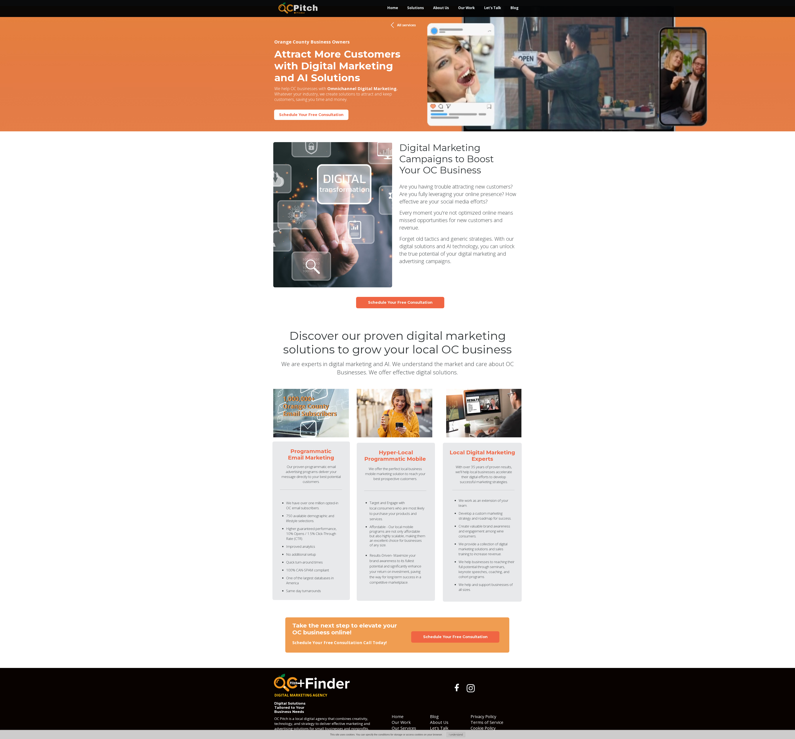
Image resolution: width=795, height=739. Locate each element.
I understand (456, 734)
